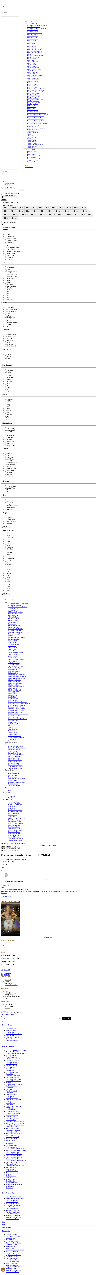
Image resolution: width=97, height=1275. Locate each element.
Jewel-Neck (10, 459)
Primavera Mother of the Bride (17, 719)
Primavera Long (13, 717)
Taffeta (8, 418)
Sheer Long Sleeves (12, 506)
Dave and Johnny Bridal (15, 630)
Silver (8, 588)
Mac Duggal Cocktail (14, 680)
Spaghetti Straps (11, 521)
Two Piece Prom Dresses (15, 766)
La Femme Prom (13, 673)
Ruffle (8, 387)
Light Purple (10, 558)
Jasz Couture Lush (13, 644)
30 (44, 211)
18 (85, 208)
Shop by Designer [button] (10, 600)
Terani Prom (12, 741)
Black (8, 585)
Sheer (8, 342)
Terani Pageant (12, 739)
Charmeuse (9, 399)
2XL (15, 218)
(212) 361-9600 (5, 970)
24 (22, 211)
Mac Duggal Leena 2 (14, 690)
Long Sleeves (10, 504)
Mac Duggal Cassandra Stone (17, 678)
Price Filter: (7, 195)
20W (86, 211)
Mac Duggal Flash (13, 685)
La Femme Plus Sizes (14, 671)
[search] (11, 13)
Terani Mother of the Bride (16, 737)
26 (29, 211)
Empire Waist (10, 488)
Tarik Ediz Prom (13, 729)
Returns (7, 981)
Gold (8, 581)
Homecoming (10, 249)
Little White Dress (11, 276)
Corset (8, 313)
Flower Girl (9, 246)
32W (53, 215)
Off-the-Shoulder (11, 463)
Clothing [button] (7, 792)
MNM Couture (12, 693)
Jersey (8, 405)
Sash (7, 389)
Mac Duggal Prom (13, 691)
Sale (9, 791)
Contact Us (8, 980)
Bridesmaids (10, 236)
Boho (8, 269)
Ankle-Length (10, 428)
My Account (8, 1004)
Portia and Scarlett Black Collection (19, 703)
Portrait (8, 466)
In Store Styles (12, 806)
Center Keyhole (11, 311)
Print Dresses (10, 284)
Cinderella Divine (13, 618)
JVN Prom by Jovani (14, 664)
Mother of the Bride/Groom (14, 251)
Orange (9, 573)
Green (8, 539)
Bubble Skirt (10, 307)
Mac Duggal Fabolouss (15, 683)
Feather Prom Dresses (14, 753)
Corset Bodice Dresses (15, 805)
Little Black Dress (11, 275)
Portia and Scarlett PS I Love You (18, 714)
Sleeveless (9, 509)
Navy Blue (10, 553)
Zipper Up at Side (11, 346)
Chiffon (8, 401)
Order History (9, 1006)
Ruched (8, 324)
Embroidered (10, 377)
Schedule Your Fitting (11, 985)
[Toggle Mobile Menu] (1, 1016)
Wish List (7, 1008)
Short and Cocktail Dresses (16, 782)
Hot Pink (9, 564)
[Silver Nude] (6, 875)
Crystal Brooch (11, 376)
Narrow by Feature (9, 227)
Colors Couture (13, 620)
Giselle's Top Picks (14, 803)
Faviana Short (12, 641)
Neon (8, 358)
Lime (8, 541)
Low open (9, 340)
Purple (8, 554)
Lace (7, 385)
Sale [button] (6, 787)
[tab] (50, 670)
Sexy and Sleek (11, 286)
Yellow (9, 534)
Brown (9, 583)
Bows (8, 374)
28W (35, 215)
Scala (10, 725)
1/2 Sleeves (9, 500)
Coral (8, 575)
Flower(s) (9, 381)
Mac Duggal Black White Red (17, 676)
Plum (8, 570)
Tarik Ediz (11, 727)
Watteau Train (10, 445)
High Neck (9, 457)
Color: (3, 871)
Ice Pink (9, 560)
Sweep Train (10, 441)
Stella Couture (12, 722)
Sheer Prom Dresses (14, 763)
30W (44, 215)
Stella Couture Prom (14, 724)
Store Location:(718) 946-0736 (6, 974)
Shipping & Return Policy (12, 996)
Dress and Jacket (11, 271)
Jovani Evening (13, 649)
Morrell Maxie (12, 695)
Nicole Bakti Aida (13, 698)
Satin (7, 412)
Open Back (9, 319)
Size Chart (4, 893)
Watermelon (10, 568)
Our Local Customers (7, 1014)
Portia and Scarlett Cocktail (16, 705)
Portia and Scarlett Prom (15, 712)
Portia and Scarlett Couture (16, 707)
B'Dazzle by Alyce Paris (15, 612)
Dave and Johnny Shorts (15, 634)
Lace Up (9, 338)
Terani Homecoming (14, 736)
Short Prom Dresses (14, 751)
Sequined (9, 414)
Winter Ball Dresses (14, 785)
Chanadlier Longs (13, 617)
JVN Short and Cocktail (15, 666)
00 (15, 208)
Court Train (9, 434)
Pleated (8, 321)
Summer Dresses (13, 784)
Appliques (9, 370)
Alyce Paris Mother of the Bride (17, 607)
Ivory (8, 577)
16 (77, 208)
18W (77, 211)
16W (68, 211)
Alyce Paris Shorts (13, 610)
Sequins (8, 391)
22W (8, 215)
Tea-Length (9, 443)
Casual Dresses (11, 238)
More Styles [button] (8, 799)
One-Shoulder (10, 464)
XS (70, 215)
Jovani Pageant (12, 656)
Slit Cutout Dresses (14, 813)
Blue (8, 551)
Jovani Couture (12, 647)
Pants (8, 282)
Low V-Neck (10, 461)
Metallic (8, 356)
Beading (8, 372)
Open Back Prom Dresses (16, 746)
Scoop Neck (10, 470)
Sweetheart (9, 476)
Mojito (9, 536)
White (8, 590)
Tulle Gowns (12, 816)
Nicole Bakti (12, 697)
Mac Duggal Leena (14, 688)
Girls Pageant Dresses (13, 247)
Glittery (8, 354)
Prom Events (8, 983)
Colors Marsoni (13, 627)
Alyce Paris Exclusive (15, 605)
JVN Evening (12, 661)
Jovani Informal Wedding (15, 652)
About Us (7, 991)
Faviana (10, 635)
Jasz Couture (12, 642)
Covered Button (11, 334)
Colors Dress (12, 622)
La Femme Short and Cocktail (17, 675)
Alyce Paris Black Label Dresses (18, 603)
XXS (62, 215)
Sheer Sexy (9, 288)
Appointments (6, 1227)
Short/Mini (9, 439)
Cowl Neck (9, 453)
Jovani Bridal (12, 646)
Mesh (8, 408)
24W (17, 215)
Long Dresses (10, 278)
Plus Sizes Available (12, 322)
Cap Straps (9, 518)
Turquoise (10, 545)
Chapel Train (10, 432)
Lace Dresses (10, 273)
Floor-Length (10, 435)
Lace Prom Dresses (14, 756)
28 (37, 211)
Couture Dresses (13, 773)
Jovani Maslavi (12, 654)
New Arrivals (12, 808)
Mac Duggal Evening (14, 681)
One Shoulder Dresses (15, 810)
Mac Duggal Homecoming (16, 686)
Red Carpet (9, 257)
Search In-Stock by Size (11, 202)
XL (7, 218)
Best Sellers (5, 1021)
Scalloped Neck (11, 468)
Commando (11, 796)
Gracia (10, 798)
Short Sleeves (10, 507)
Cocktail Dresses (11, 240)
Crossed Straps (10, 336)
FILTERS (66, 1018)
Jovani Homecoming (14, 651)
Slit (7, 326)
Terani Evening (13, 734)
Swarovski (11, 731)
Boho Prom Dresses (14, 749)
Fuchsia (9, 566)
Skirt (7, 292)
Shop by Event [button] (9, 770)
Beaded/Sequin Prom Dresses (17, 748)
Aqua (8, 543)
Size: (2, 868)
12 (62, 208)
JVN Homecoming (14, 663)
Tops (7, 295)
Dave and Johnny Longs (15, 632)
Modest (8, 280)
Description (8, 896)
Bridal (8, 234)
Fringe (8, 383)
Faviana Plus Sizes (14, 639)
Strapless (9, 474)
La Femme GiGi (13, 669)
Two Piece (9, 299)
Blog (6, 998)
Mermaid (9, 490)
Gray (8, 587)
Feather (8, 379)
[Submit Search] (3, 173)
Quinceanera (10, 255)
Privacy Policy (9, 994)
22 (14, 211)
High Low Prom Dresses (15, 755)
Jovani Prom (12, 658)
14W (59, 211)
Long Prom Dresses (14, 758)
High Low (9, 315)
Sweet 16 (9, 259)
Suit (7, 293)
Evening (8, 244)
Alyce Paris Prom (13, 608)
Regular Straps (10, 519)
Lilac (8, 556)
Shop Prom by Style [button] (11, 742)
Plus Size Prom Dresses (15, 761)
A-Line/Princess (11, 486)
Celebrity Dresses (11, 309)
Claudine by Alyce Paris (15, 613)
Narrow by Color (9, 530)
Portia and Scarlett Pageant (16, 710)
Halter (8, 455)
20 (7, 211)
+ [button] (5, 744)
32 (51, 211)
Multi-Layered (10, 317)
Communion (10, 242)
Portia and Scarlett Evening (16, 708)
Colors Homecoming (14, 625)
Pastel (8, 362)
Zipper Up (9, 344)
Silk (7, 416)
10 (55, 208)
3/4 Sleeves (9, 502)
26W (26, 215)
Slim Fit (8, 492)
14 (70, 208)
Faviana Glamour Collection (16, 637)
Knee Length (10, 437)
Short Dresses (10, 290)
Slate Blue (10, 549)
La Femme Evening (14, 668)
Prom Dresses (10, 253)
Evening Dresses (13, 775)
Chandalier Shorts (13, 615)
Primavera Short (13, 720)
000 (7, 208)
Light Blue (10, 547)
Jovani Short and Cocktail (16, 659)
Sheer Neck (9, 472)
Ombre (8, 360)
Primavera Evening (14, 715)
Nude (8, 579)
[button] (28, 21)
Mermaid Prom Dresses (15, 760)
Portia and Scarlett (13, 700)
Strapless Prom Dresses (15, 765)
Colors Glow (12, 624)
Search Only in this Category (11, 193)
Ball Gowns (10, 267)
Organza (9, 410)
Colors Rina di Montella (15, 629)
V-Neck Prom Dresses (15, 768)
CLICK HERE (58, 891)
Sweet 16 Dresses (13, 837)
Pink (8, 562)
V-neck (8, 478)
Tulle (7, 420)
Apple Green (10, 537)
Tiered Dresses (12, 815)
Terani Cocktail (13, 732)
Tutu (7, 297)
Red (8, 571)
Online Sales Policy (10, 993)
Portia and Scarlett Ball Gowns (17, 702)
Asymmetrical (10, 430)
